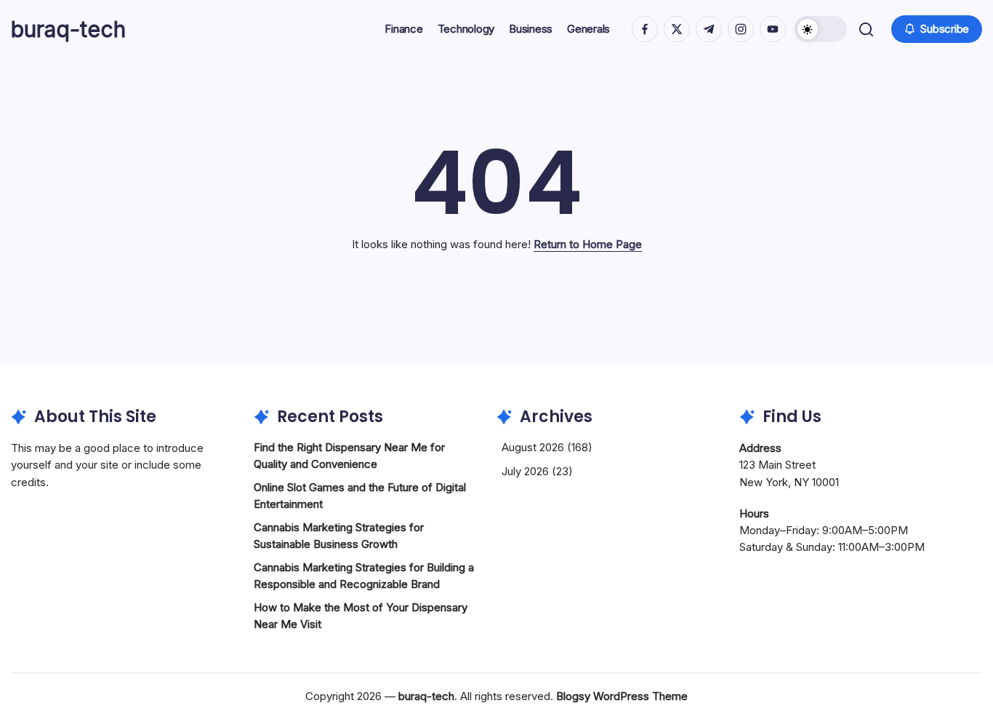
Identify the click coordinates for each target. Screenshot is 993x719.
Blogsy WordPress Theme (622, 696)
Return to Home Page (588, 244)
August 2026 (533, 447)
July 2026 (525, 471)
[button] (821, 29)
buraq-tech (68, 29)
